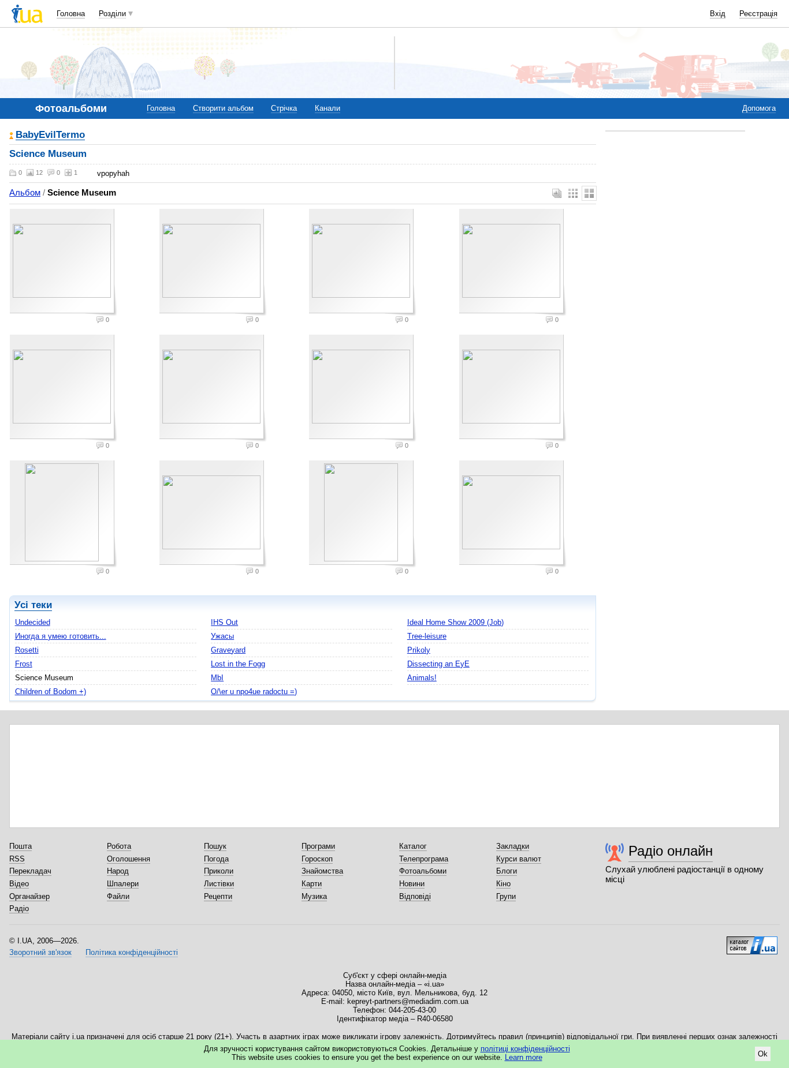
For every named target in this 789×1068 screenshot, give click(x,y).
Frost (23, 663)
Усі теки (33, 604)
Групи (506, 896)
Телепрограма (423, 859)
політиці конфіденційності (525, 1048)
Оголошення (128, 859)
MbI (217, 677)
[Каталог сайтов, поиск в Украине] (752, 941)
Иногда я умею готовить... (60, 636)
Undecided (32, 622)
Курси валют (518, 859)
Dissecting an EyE (438, 663)
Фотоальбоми (422, 871)
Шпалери (123, 883)
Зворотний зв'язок (40, 952)
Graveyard (228, 650)
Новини (412, 883)
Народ (118, 871)
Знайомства (322, 871)
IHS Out (224, 622)
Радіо (19, 908)
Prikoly (418, 650)
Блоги (506, 871)
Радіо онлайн (670, 851)
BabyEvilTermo (50, 135)
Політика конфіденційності (131, 952)
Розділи (112, 13)
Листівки (219, 883)
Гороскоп (317, 859)
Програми (318, 846)
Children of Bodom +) (50, 691)
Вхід (717, 13)
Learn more (523, 1057)
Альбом (24, 192)
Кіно (503, 883)
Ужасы (222, 636)
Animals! (422, 677)
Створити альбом (223, 108)
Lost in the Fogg (238, 663)
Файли (118, 896)
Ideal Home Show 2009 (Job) (455, 622)
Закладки (512, 846)
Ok (763, 1054)
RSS (17, 859)
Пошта (20, 846)
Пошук (215, 846)
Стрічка (284, 108)
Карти (312, 883)
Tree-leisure (426, 636)
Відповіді (415, 896)
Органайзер (29, 896)
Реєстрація (758, 13)
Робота (119, 846)
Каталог (413, 846)
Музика (314, 896)
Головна (71, 13)
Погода (216, 859)
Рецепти (218, 896)
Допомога (759, 108)
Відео (19, 883)
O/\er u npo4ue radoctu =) (254, 691)
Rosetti (27, 650)
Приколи (218, 871)
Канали (327, 108)
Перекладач (30, 871)
